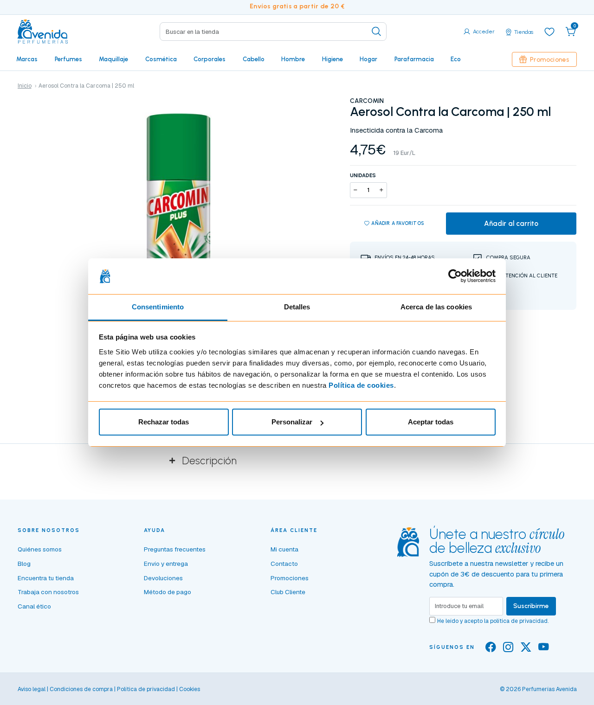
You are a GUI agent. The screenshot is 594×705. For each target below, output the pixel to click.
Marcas (27, 59)
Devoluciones (163, 578)
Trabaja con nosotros (48, 592)
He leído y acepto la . (493, 621)
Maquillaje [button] (113, 59)
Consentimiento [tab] (158, 307)
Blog (24, 563)
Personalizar (291, 422)
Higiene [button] (332, 59)
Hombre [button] (293, 59)
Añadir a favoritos (397, 223)
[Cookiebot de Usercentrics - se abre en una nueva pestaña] (455, 276)
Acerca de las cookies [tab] (436, 307)
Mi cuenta (284, 549)
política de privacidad (519, 621)
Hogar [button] (368, 59)
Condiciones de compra (81, 689)
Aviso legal (31, 689)
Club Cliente (288, 592)
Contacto (284, 563)
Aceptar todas (430, 422)
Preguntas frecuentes (175, 549)
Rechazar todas (163, 422)
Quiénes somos (40, 549)
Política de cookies (361, 385)
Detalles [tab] (297, 307)
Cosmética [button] (161, 59)
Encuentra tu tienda (46, 578)
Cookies (189, 689)
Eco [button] (456, 59)
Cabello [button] (254, 59)
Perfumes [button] (68, 59)
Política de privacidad (146, 689)
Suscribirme (531, 605)
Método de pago (167, 592)
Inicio (25, 86)
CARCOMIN (367, 100)
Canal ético (34, 606)
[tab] (297, 461)
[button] (570, 31)
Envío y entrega (166, 563)
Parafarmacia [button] (414, 59)
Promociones (549, 59)
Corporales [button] (210, 59)
